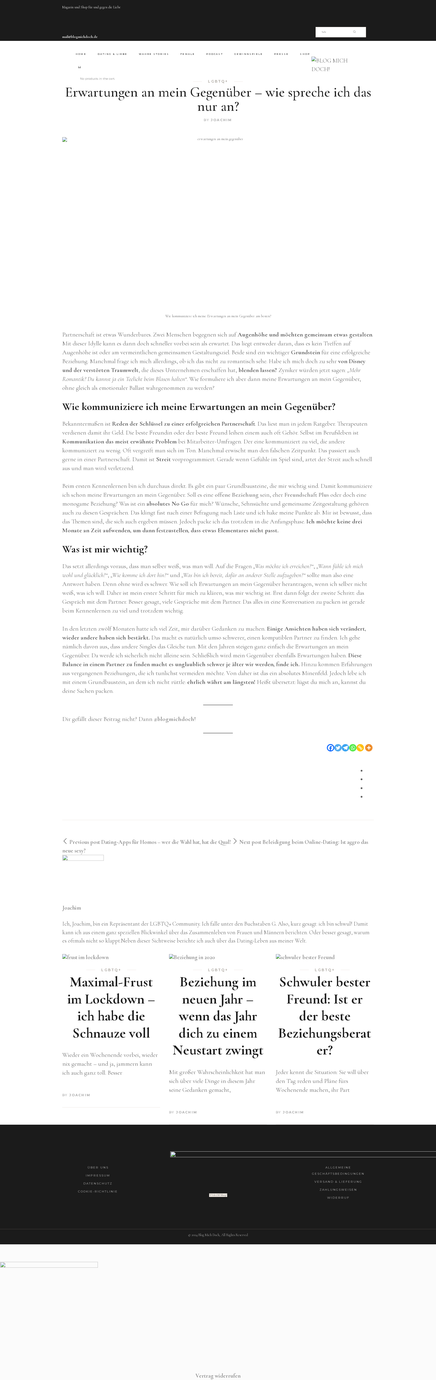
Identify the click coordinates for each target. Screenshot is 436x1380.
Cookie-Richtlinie (98, 1191)
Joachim (221, 120)
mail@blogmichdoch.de (80, 37)
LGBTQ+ (111, 970)
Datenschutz (97, 1183)
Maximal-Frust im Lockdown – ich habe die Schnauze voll (111, 1007)
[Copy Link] (360, 747)
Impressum (98, 1175)
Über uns (98, 1167)
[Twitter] (338, 747)
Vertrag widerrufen (218, 1375)
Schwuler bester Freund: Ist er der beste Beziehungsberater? (324, 1016)
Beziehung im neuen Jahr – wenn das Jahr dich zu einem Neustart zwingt (218, 1016)
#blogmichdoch (174, 719)
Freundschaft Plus (306, 495)
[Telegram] (345, 747)
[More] (369, 747)
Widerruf (338, 1198)
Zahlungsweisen (338, 1190)
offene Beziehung (237, 495)
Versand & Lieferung (338, 1182)
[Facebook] (330, 747)
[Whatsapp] (353, 747)
